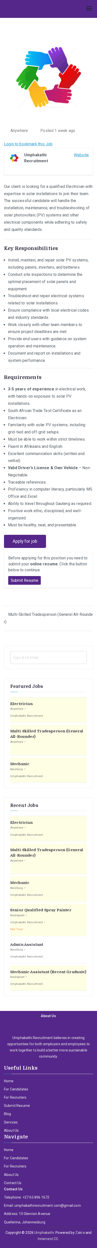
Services (11, 1122)
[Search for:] (48, 657)
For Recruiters (15, 1097)
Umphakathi (44, 1233)
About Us (11, 1130)
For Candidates (16, 1089)
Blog (7, 1114)
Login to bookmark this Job (28, 144)
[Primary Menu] (89, 9)
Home (9, 1081)
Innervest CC (48, 1239)
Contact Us (13, 1183)
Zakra (80, 1233)
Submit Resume (17, 1106)
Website (81, 155)
